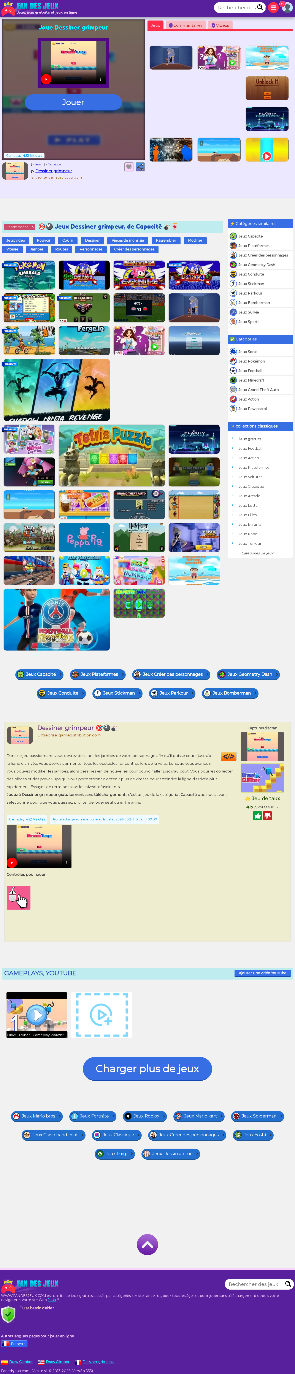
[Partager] (140, 166)
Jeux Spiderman (259, 1116)
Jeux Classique (251, 486)
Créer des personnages (134, 249)
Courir (67, 240)
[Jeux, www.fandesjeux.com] (30, 8)
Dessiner (92, 240)
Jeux (155, 25)
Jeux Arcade (249, 496)
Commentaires (186, 25)
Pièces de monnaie (128, 240)
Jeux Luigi (116, 1153)
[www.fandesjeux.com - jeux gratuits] (30, 1286)
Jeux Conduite (251, 274)
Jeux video (15, 240)
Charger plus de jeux (147, 1068)
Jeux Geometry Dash (257, 265)
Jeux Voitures (250, 477)
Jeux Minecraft (251, 380)
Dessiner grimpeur (99, 1362)
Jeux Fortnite (94, 1116)
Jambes (36, 249)
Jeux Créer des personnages (263, 255)
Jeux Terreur (250, 543)
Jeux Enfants (250, 524)
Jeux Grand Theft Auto (259, 390)
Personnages (91, 249)
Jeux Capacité (251, 236)
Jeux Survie (249, 312)
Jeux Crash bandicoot (55, 1134)
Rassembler (166, 240)
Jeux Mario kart (200, 1116)
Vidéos (221, 25)
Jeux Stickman (251, 284)
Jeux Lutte (248, 505)
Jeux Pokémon (252, 361)
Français (18, 1344)
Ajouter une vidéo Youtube (262, 973)
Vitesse (12, 249)
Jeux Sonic (248, 352)
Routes (61, 249)
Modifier (195, 240)
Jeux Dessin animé (172, 1153)
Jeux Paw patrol (253, 409)
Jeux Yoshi (255, 1134)
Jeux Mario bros (38, 1116)
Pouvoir (44, 240)
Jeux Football (250, 371)
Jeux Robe (248, 534)
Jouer (73, 102)
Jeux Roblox (146, 1116)
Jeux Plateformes (254, 246)
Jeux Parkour (250, 293)
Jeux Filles (248, 515)
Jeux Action (249, 399)
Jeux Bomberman (254, 303)
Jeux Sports (249, 322)
